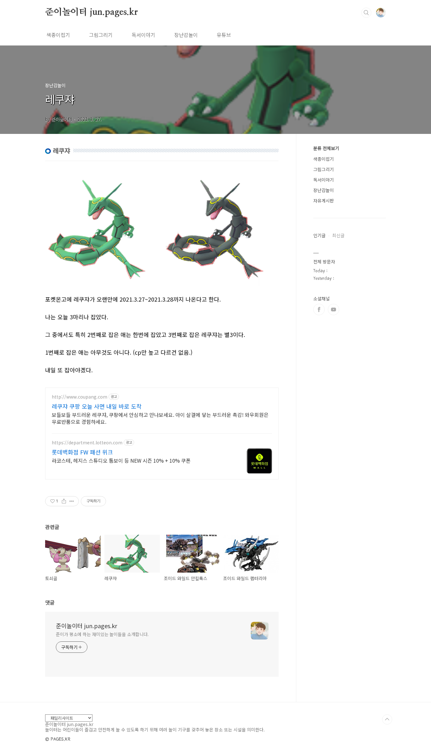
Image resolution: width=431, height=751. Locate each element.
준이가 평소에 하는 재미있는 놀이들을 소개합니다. (102, 634)
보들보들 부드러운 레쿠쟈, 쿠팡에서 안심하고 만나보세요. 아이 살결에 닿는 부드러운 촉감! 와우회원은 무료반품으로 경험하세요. (160, 418)
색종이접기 (58, 35)
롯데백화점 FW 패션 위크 (82, 452)
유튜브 (224, 35)
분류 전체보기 (326, 148)
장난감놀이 (186, 35)
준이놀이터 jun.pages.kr (91, 12)
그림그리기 (101, 35)
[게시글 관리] (72, 501)
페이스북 (319, 309)
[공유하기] (64, 501)
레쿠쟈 (59, 99)
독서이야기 (143, 35)
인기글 (319, 235)
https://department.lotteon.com (87, 442)
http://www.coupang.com (79, 397)
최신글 (338, 235)
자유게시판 (323, 200)
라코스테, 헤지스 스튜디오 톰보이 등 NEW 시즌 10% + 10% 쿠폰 (121, 460)
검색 (366, 12)
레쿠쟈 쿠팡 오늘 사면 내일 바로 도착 (97, 406)
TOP (387, 719)
